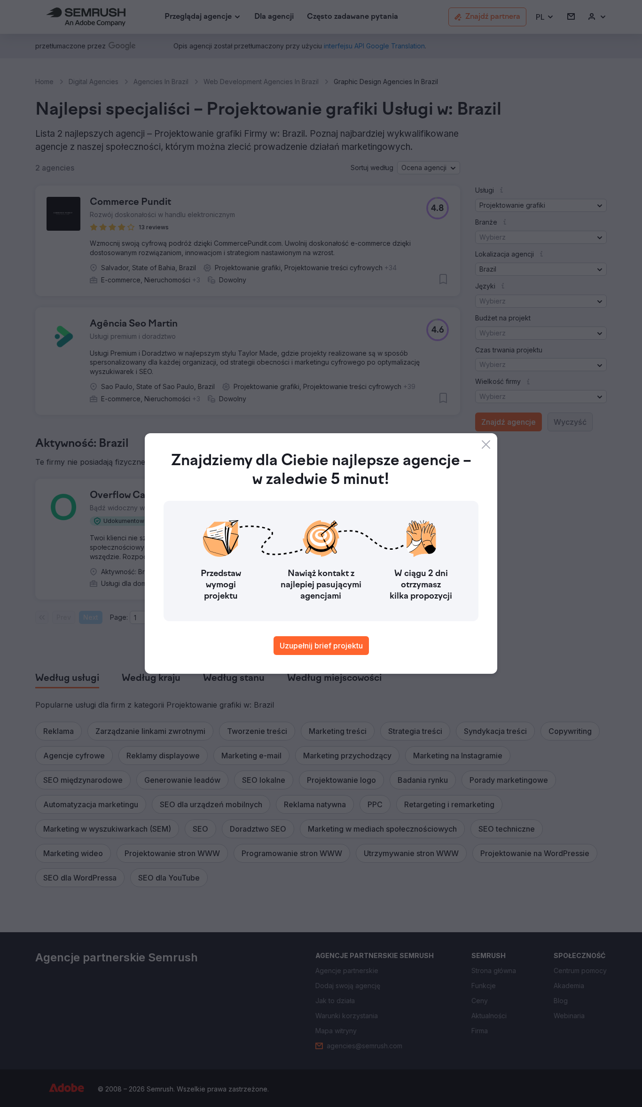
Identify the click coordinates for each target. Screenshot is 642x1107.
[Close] (486, 444)
